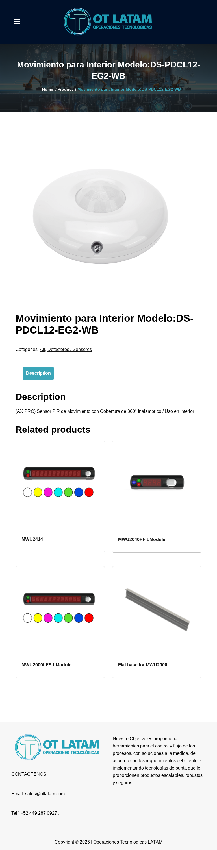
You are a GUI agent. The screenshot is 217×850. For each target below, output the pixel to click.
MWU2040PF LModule (141, 539)
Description (38, 373)
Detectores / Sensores (69, 349)
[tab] (38, 373)
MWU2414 (32, 539)
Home (47, 89)
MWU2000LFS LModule (46, 664)
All (42, 349)
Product (65, 89)
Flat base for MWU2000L (144, 664)
